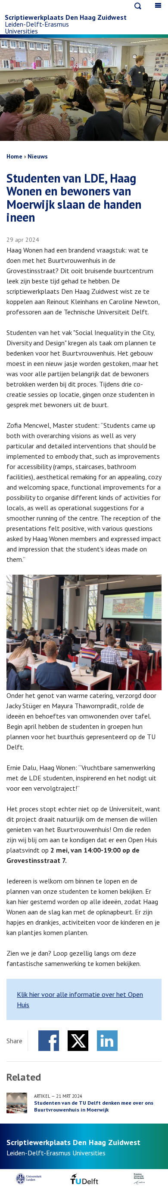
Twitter (78, 1040)
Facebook (48, 1040)
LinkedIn (107, 1040)
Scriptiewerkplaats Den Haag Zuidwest (66, 17)
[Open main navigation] (158, 5)
